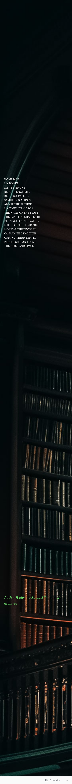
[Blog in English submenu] (29, 192)
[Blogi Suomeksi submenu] (29, 196)
